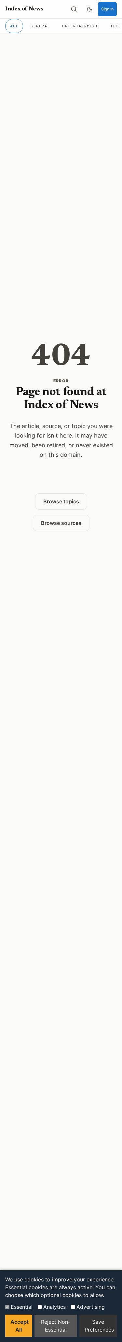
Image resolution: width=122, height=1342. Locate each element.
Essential (22, 1307)
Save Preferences (99, 1326)
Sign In (107, 9)
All (14, 25)
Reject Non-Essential (55, 1326)
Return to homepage (61, 480)
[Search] (74, 9)
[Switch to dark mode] (89, 9)
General (40, 25)
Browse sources (61, 523)
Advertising (90, 1307)
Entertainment (80, 25)
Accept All (19, 1326)
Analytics (54, 1307)
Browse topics (61, 501)
